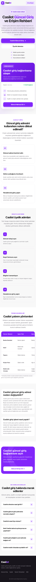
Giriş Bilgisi (30, 3)
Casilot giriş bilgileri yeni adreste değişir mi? (14, 539)
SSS (27, 572)
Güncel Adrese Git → (18, 104)
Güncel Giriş (4, 572)
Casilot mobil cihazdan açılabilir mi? (15, 547)
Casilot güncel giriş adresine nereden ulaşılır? (13, 513)
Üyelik (11, 572)
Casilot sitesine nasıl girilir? (12, 504)
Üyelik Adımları (18, 46)
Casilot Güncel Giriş (18, 41)
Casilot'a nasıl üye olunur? (12, 521)
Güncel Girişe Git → (18, 469)
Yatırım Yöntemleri (19, 572)
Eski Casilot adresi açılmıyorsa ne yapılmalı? (14, 529)
